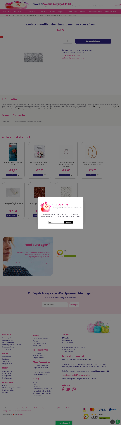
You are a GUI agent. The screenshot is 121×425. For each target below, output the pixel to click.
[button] (112, 422)
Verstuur (68, 222)
